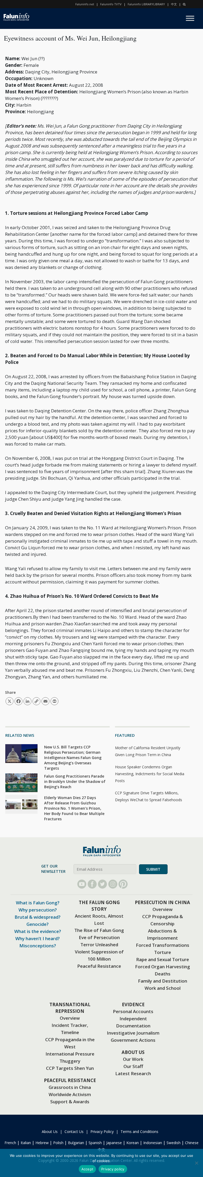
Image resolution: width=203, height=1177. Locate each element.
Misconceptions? (37, 946)
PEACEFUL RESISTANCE (70, 1080)
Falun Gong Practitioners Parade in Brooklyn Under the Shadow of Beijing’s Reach (74, 781)
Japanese (114, 1142)
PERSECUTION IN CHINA (162, 902)
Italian (26, 1142)
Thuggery (69, 1061)
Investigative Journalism (133, 1033)
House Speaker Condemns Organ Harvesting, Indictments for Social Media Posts (149, 773)
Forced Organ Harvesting (162, 967)
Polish (58, 1142)
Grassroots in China (70, 1087)
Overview (163, 909)
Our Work (133, 1059)
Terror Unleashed (99, 944)
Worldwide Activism (70, 1094)
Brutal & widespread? (38, 917)
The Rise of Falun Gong (99, 930)
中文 (174, 4)
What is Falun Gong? (37, 903)
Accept (87, 1169)
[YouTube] (81, 884)
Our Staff (133, 1066)
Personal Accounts (133, 1011)
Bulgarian (76, 1142)
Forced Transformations (162, 945)
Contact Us (74, 1131)
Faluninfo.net (84, 4)
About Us (50, 1131)
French (10, 1142)
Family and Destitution (162, 981)
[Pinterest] (123, 884)
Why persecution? (38, 910)
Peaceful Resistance (99, 966)
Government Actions (133, 1040)
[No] (196, 1163)
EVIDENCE (133, 1004)
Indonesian (152, 1142)
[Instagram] (112, 884)
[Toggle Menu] (190, 18)
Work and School (163, 988)
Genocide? (37, 924)
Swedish (174, 1142)
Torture (162, 952)
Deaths (162, 974)
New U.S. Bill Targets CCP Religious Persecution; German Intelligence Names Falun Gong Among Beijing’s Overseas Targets (73, 757)
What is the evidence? (37, 931)
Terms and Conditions (139, 1131)
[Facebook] (92, 884)
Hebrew (42, 1142)
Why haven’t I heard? (37, 938)
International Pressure (69, 1054)
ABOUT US (133, 1052)
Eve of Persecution (99, 937)
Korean (132, 1142)
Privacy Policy (102, 1131)
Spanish (95, 1142)
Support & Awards (69, 1101)
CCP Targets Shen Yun (70, 1068)
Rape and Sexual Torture (162, 959)
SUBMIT (153, 869)
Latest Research (133, 1073)
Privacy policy (112, 1169)
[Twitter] (102, 884)
